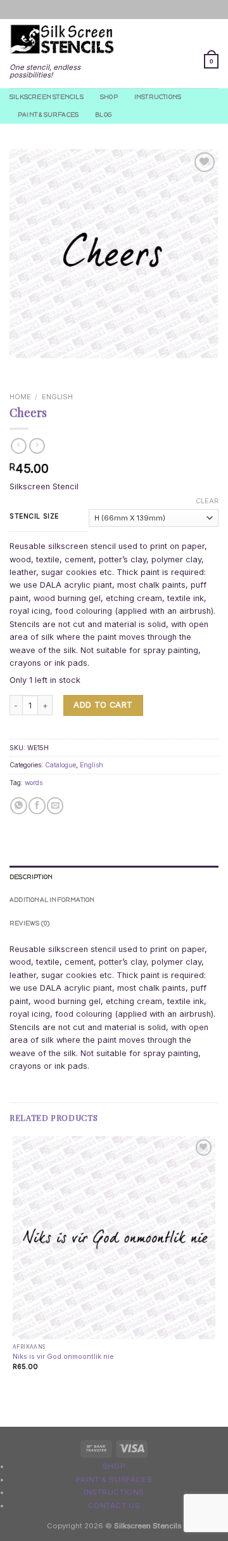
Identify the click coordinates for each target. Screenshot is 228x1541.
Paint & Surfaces (48, 114)
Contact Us (114, 1505)
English (57, 396)
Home (20, 396)
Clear (207, 500)
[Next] (47, 369)
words (33, 782)
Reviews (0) (29, 923)
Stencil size (34, 516)
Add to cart (102, 705)
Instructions (157, 97)
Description (31, 877)
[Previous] (20, 369)
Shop (109, 97)
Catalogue (60, 765)
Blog (103, 114)
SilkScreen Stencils (47, 97)
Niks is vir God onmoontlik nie (63, 1356)
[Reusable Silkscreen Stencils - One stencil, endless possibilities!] (62, 40)
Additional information (52, 900)
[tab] (114, 877)
